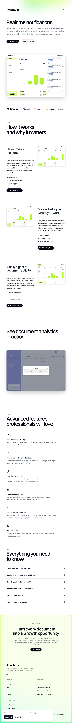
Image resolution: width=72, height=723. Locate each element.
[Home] (13, 9)
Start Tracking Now (14, 190)
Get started (36, 650)
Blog (7, 687)
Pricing (8, 684)
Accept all (8, 717)
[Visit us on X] (10, 674)
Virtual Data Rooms (43, 687)
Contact (9, 694)
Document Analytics (44, 691)
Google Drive (10, 708)
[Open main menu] (63, 10)
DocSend (9, 705)
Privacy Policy (61, 714)
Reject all (18, 717)
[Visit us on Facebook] (7, 674)
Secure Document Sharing (46, 684)
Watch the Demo (28, 41)
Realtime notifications (44, 694)
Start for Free (12, 41)
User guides (10, 691)
